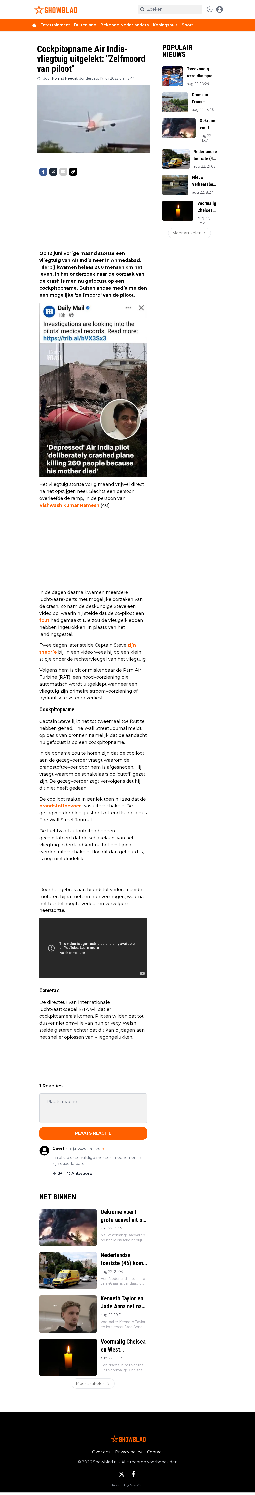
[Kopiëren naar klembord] (73, 172)
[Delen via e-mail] (63, 172)
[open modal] (219, 9)
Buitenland (85, 25)
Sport (187, 25)
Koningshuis (165, 25)
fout (44, 620)
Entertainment (55, 25)
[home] (34, 25)
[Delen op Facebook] (43, 172)
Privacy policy (128, 1452)
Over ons (101, 1452)
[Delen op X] (53, 172)
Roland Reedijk (65, 78)
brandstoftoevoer (60, 806)
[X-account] (122, 1474)
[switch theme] (209, 9)
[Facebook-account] (133, 1474)
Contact (155, 1452)
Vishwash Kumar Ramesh (69, 505)
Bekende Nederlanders (124, 25)
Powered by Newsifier (127, 1485)
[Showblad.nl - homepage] (55, 9)
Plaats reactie (93, 1133)
